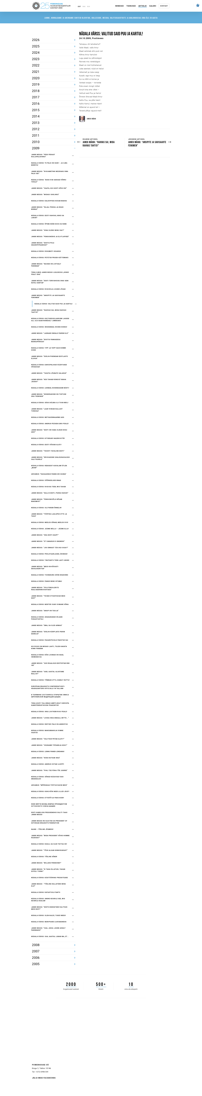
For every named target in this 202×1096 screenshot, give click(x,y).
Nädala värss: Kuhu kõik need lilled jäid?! (50, 791)
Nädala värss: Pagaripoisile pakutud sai (49, 640)
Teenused (131, 6)
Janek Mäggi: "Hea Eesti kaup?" (45, 535)
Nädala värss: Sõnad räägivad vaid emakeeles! (47, 778)
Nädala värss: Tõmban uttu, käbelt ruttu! (50, 680)
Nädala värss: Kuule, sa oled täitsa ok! (49, 844)
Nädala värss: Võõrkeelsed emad (46, 480)
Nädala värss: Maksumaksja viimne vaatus (47, 731)
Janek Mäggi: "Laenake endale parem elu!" (50, 333)
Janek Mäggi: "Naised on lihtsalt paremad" (46, 265)
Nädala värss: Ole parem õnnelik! (46, 508)
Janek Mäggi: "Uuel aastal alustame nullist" (47, 673)
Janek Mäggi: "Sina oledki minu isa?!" (47, 230)
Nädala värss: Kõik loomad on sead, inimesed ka (47, 656)
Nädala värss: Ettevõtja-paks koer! (47, 798)
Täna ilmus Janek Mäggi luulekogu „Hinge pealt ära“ (50, 273)
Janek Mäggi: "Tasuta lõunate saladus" (49, 373)
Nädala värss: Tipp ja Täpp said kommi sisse (48, 349)
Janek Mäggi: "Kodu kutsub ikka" (45, 758)
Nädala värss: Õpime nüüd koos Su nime (49, 224)
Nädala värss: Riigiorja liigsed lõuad (48, 289)
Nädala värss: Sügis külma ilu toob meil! (49, 402)
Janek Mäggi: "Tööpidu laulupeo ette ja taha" (49, 515)
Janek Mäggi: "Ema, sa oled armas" (46, 625)
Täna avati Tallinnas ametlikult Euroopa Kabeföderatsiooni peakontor (50, 704)
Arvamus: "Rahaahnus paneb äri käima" (48, 474)
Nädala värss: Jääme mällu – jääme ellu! (50, 529)
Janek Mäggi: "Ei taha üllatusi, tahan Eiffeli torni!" (48, 870)
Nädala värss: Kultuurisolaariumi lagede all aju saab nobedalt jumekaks (50, 319)
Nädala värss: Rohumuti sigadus (46, 251)
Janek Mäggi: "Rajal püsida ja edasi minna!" (47, 208)
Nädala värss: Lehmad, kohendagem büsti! (50, 388)
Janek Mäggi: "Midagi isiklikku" (45, 194)
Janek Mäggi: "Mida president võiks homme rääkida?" (50, 837)
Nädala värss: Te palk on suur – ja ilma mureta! (49, 164)
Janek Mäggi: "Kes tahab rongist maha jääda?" (48, 380)
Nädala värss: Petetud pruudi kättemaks (49, 257)
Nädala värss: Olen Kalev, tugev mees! (48, 915)
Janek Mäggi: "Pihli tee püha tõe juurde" (49, 770)
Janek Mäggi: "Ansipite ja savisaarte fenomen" (48, 296)
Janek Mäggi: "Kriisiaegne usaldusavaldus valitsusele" (50, 458)
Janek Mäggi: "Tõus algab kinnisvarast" (49, 850)
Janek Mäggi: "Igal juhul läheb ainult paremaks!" (48, 929)
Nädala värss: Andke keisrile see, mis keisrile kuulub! (48, 900)
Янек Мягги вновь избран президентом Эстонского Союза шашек (49, 805)
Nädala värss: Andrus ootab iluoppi (47, 764)
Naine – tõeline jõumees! (42, 829)
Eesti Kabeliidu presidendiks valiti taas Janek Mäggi (49, 813)
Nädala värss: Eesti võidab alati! (46, 444)
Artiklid (142, 6)
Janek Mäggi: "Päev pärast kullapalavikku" (43, 156)
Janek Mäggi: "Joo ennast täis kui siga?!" (49, 547)
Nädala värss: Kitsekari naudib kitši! (48, 438)
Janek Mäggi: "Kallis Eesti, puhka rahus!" (49, 493)
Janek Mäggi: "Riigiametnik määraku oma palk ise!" (49, 172)
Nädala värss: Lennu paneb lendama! (47, 751)
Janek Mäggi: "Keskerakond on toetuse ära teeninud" (48, 395)
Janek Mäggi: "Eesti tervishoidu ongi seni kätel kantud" (50, 282)
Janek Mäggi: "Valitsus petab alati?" (47, 739)
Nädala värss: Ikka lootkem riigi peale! (49, 711)
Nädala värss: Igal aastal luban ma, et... (50, 936)
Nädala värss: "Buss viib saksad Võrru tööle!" (48, 181)
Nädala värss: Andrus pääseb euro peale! (50, 423)
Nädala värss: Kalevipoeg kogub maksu (49, 201)
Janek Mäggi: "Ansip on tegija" (45, 611)
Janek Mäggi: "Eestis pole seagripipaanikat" (42, 244)
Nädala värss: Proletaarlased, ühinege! (49, 554)
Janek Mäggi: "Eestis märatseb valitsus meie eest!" (49, 908)
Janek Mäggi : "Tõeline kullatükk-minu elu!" (48, 885)
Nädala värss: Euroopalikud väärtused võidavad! (49, 366)
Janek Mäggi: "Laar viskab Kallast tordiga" (47, 410)
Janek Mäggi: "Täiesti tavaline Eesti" (48, 451)
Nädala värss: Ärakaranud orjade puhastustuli (47, 618)
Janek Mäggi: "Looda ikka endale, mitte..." (50, 718)
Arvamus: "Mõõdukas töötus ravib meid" (49, 785)
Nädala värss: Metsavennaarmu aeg (47, 417)
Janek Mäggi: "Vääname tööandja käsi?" (49, 745)
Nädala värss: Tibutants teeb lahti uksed (50, 560)
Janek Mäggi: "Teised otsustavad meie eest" (48, 597)
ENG (84, 6)
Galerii (152, 6)
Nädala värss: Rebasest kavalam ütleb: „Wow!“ (49, 467)
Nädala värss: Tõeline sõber (44, 856)
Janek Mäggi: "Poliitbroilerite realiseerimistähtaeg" (45, 589)
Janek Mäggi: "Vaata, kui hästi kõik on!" (49, 188)
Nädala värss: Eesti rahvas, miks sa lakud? (47, 216)
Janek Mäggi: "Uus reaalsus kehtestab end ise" (50, 664)
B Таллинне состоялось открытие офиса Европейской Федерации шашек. (50, 696)
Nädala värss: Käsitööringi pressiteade (49, 877)
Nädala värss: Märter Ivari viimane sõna (50, 604)
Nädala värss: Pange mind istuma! (46, 581)
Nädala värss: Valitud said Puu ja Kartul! (53, 304)
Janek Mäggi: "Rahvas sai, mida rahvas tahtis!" (48, 311)
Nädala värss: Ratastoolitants (45, 892)
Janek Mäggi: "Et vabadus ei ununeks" (48, 541)
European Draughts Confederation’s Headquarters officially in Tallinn (47, 687)
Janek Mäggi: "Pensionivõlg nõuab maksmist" (46, 500)
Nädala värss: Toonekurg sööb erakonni (49, 575)
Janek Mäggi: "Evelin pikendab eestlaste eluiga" (49, 357)
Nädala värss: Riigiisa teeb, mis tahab (48, 487)
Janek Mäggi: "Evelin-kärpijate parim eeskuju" (48, 633)
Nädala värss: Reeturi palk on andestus (49, 724)
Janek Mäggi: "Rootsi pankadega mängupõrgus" (45, 340)
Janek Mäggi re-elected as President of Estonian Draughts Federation (49, 822)
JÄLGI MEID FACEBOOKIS (44, 1078)
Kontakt (164, 6)
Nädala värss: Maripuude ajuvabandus (48, 922)
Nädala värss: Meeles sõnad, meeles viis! (49, 522)
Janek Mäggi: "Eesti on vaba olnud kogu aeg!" (49, 431)
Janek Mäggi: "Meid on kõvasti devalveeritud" (44, 567)
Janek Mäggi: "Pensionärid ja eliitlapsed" (50, 236)
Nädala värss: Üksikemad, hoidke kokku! (49, 327)
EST (79, 6)
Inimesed (119, 6)
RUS (88, 6)
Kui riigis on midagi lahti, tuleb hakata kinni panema (49, 647)
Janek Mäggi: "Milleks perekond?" (46, 863)
